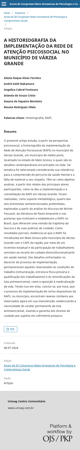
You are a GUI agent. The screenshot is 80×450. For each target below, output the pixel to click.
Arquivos (20, 13)
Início (7, 13)
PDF (12, 329)
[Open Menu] (4, 4)
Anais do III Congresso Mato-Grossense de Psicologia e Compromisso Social (35, 18)
